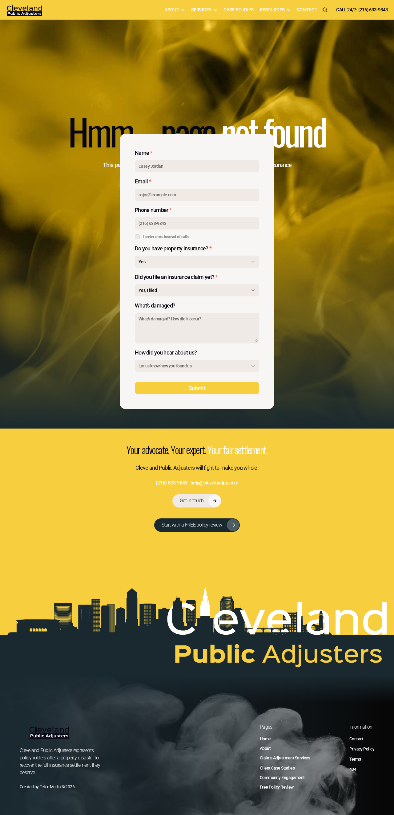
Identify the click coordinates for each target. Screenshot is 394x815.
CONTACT (307, 10)
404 (352, 769)
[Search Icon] (325, 10)
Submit (197, 388)
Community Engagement (282, 777)
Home (265, 738)
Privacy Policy (361, 748)
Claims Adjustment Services (285, 757)
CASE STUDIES (238, 10)
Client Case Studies (277, 768)
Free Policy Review (277, 787)
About (265, 748)
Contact (356, 738)
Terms (355, 759)
